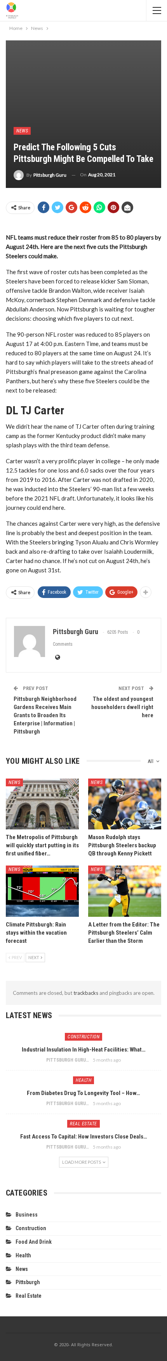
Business (27, 1215)
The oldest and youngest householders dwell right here (122, 707)
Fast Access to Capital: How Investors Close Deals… (83, 1136)
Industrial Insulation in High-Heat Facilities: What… (84, 1049)
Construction (83, 1036)
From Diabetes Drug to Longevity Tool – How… (83, 1093)
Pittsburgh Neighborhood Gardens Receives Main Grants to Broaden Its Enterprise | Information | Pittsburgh (45, 715)
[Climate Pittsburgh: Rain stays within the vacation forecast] (42, 891)
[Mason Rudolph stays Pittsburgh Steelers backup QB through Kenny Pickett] (124, 804)
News (22, 131)
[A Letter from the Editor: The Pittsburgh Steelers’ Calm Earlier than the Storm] (124, 891)
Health (83, 1080)
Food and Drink (34, 1242)
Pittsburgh (28, 1282)
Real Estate (83, 1123)
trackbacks (85, 993)
